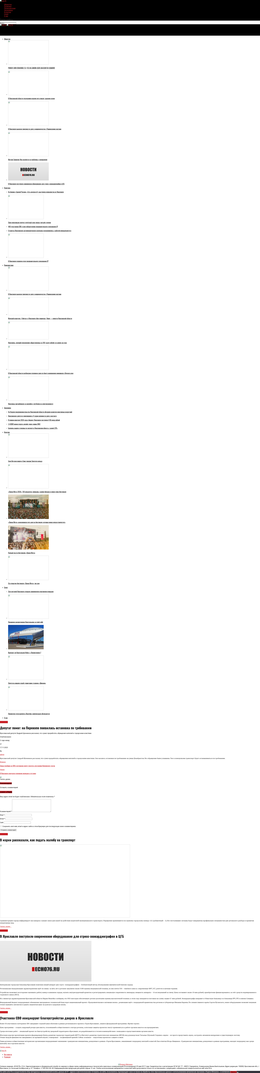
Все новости (8, 1054)
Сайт (1, 822)
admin (2, 755)
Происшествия (9, 8)
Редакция (7, 1057)
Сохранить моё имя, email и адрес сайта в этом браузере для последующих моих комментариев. (39, 826)
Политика (7, 6)
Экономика (8, 10)
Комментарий (6, 811)
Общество (8, 4)
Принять (233, 1072)
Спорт (6, 14)
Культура (7, 12)
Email (2, 819)
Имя (2, 815)
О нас (6, 16)
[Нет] (237, 1072)
